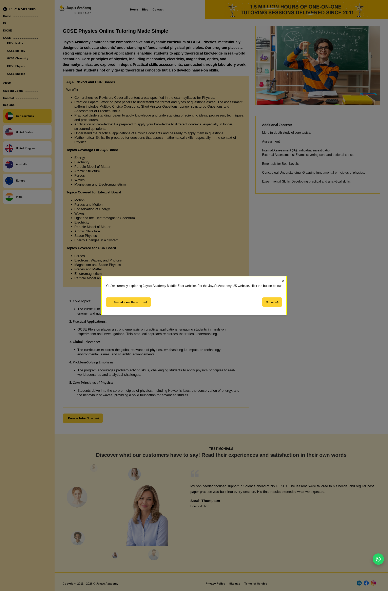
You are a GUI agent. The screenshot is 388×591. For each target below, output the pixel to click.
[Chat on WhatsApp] (378, 559)
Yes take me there (126, 302)
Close (270, 302)
